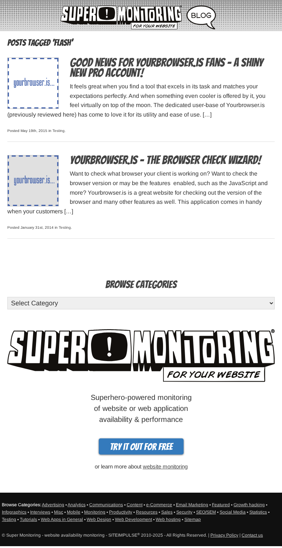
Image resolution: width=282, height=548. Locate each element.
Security (184, 512)
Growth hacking (249, 504)
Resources (147, 512)
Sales (167, 512)
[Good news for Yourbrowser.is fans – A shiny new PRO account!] (33, 83)
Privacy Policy (224, 535)
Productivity (120, 512)
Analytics (77, 504)
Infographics (14, 512)
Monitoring (94, 512)
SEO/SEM (206, 512)
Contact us (252, 535)
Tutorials (28, 519)
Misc (58, 512)
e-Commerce (159, 504)
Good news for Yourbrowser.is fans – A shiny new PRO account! (166, 67)
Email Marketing (192, 504)
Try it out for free (141, 447)
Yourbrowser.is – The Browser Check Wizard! (165, 160)
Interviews (40, 512)
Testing (59, 131)
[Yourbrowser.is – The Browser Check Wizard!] (33, 180)
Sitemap (192, 519)
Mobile (73, 512)
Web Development (133, 519)
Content (134, 504)
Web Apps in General (62, 519)
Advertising (53, 504)
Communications (106, 504)
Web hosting (168, 519)
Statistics (258, 512)
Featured (221, 504)
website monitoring (165, 466)
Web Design (99, 519)
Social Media (233, 512)
